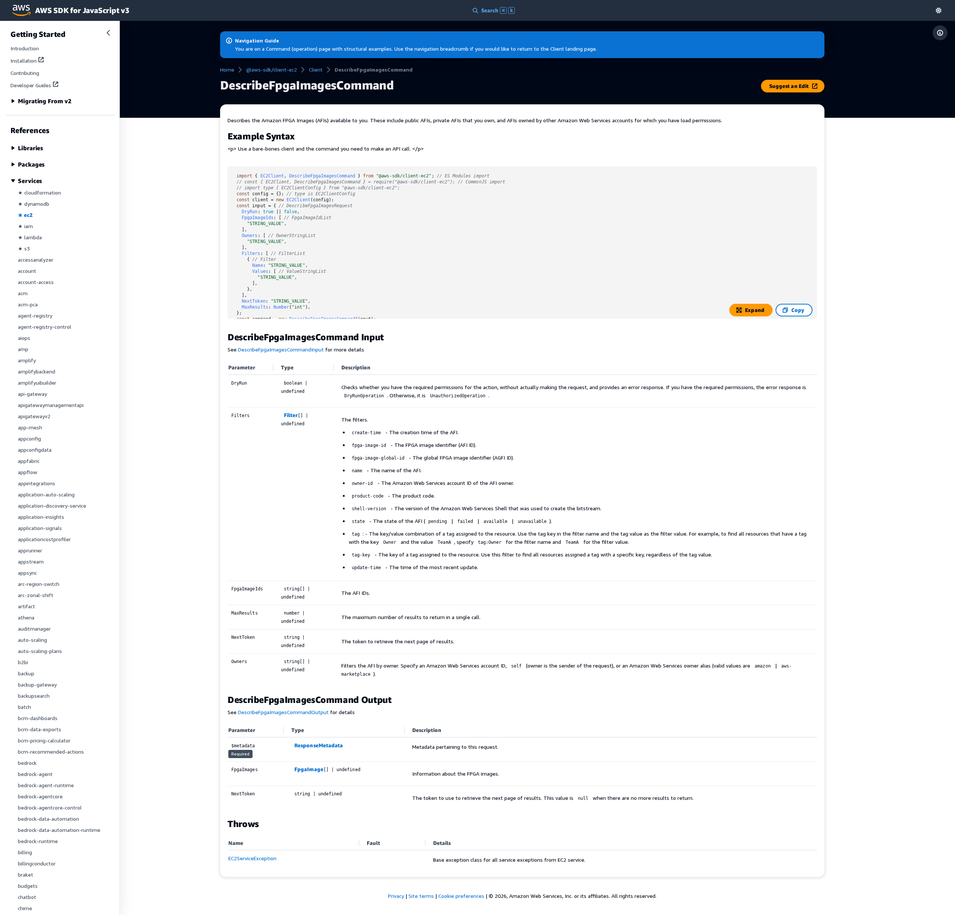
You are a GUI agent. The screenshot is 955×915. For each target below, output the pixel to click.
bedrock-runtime (38, 841)
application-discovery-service (52, 505)
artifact (26, 606)
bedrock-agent (35, 774)
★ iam (25, 226)
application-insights (41, 517)
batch (24, 707)
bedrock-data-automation (48, 818)
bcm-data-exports (39, 729)
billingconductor (37, 863)
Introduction (24, 48)
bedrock (27, 763)
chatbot (27, 897)
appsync (27, 572)
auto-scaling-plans (40, 651)
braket (25, 874)
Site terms (421, 896)
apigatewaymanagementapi (51, 405)
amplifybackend (36, 371)
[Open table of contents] (940, 32)
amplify (27, 360)
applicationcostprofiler (44, 539)
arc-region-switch (38, 584)
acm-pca (28, 304)
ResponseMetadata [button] (318, 745)
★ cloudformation (39, 192)
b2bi (23, 662)
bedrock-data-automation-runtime (59, 830)
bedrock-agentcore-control (50, 807)
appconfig (29, 438)
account (27, 271)
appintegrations (36, 483)
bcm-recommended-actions (51, 751)
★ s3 (24, 248)
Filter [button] (291, 415)
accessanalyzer (35, 259)
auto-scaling (32, 640)
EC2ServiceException (252, 858)
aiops (24, 338)
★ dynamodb (33, 204)
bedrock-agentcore (40, 796)
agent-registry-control (44, 327)
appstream (31, 561)
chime (25, 908)
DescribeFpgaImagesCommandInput (281, 349)
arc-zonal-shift (35, 595)
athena (26, 617)
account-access (36, 282)
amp (23, 349)
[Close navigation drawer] (108, 32)
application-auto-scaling (46, 494)
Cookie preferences (461, 896)
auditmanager (34, 628)
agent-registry (35, 315)
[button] (939, 10)
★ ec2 (25, 215)
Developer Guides (30, 85)
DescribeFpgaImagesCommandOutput (283, 712)
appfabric (29, 461)
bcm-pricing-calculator (44, 740)
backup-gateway (37, 684)
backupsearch (34, 695)
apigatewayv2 (34, 416)
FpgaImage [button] (308, 769)
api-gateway (32, 394)
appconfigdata (34, 450)
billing (25, 852)
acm (23, 293)
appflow (27, 472)
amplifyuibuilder (37, 382)
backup (26, 673)
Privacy (396, 896)
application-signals (40, 528)
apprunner (30, 550)
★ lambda (30, 237)
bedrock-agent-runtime (46, 785)
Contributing (24, 73)
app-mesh (30, 427)
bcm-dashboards (37, 718)
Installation (23, 60)
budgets (28, 886)
